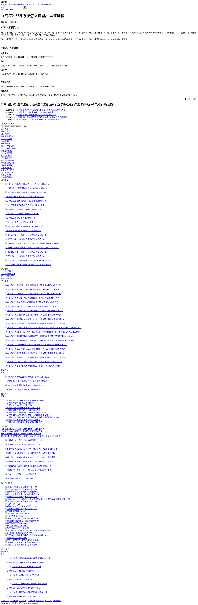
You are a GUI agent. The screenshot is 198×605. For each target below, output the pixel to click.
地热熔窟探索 (6, 165)
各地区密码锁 (6, 168)
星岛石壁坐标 (6, 175)
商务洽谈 (31, 601)
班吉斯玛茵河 (6, 279)
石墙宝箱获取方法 (8, 136)
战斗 (6, 39)
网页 (5, 124)
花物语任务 (5, 144)
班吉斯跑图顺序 (7, 276)
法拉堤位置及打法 (8, 271)
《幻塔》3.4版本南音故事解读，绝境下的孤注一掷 (36, 115)
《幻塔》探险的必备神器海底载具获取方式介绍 (25, 400)
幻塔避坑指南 (6, 134)
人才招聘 (14, 601)
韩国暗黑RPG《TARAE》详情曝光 (15, 436)
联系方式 (40, 601)
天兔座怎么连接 (7, 170)
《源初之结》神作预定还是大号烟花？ (44, 436)
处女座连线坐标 (7, 172)
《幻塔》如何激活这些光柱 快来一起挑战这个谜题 (26, 413)
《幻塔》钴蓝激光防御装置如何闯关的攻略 (23, 420)
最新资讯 (12, 4)
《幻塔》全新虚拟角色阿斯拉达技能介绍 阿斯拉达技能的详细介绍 (32, 417)
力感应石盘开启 (7, 163)
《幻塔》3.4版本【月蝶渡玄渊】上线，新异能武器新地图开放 (41, 110)
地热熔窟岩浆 (6, 141)
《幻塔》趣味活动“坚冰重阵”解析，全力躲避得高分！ (37, 120)
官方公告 (28, 4)
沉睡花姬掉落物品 (8, 148)
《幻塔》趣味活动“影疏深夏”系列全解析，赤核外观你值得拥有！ (42, 117)
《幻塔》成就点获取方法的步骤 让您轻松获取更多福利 (28, 415)
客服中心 (48, 601)
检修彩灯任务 (6, 156)
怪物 (3, 66)
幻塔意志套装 (6, 131)
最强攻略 (20, 4)
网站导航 (57, 601)
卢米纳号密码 (6, 153)
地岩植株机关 (6, 158)
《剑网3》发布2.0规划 (10, 431)
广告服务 (22, 601)
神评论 (19, 22)
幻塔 (8, 10)
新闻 (12, 124)
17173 (3, 10)
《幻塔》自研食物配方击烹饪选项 (19, 405)
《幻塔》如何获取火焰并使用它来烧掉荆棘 (23, 408)
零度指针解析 (6, 151)
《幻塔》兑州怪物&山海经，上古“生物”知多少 (34, 112)
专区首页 (4, 4)
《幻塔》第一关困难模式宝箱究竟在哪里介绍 (24, 422)
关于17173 (5, 601)
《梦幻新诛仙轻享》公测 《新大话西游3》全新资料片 (22, 429)
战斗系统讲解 (6, 177)
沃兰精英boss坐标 (8, 274)
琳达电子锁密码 (7, 160)
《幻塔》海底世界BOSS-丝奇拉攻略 (20, 403)
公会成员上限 (6, 139)
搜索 (24, 7)
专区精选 (35, 4)
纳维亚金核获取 (7, 146)
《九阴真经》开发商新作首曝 (31, 431)
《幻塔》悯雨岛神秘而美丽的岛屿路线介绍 (23, 410)
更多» (3, 373)
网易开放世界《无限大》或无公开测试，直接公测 (21, 434)
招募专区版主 (45, 4)
